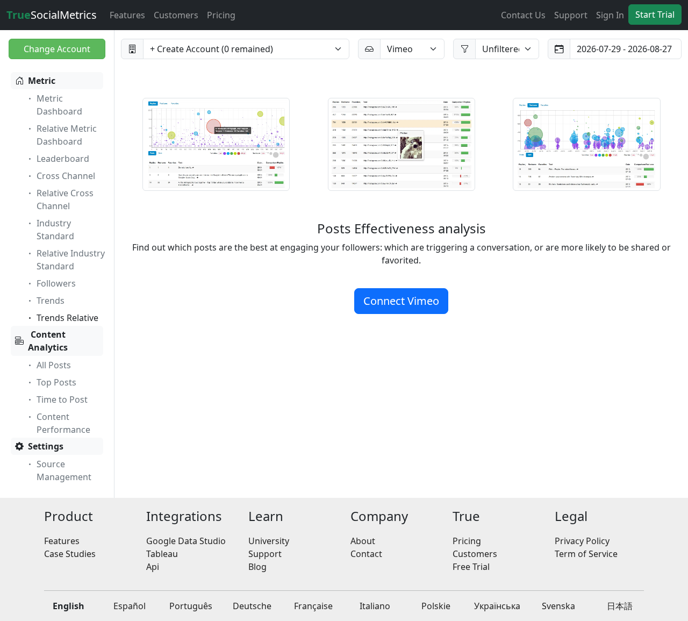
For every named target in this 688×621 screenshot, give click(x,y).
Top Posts (56, 382)
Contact (366, 554)
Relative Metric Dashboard (67, 135)
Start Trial (655, 14)
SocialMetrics (51, 15)
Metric (41, 81)
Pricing (221, 15)
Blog (257, 567)
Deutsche (252, 606)
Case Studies (70, 554)
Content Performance (63, 423)
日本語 (620, 606)
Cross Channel (66, 176)
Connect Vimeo (401, 301)
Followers (56, 283)
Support (570, 15)
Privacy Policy (582, 541)
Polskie (435, 606)
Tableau (162, 554)
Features (127, 15)
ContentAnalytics (48, 341)
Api (152, 567)
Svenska (558, 606)
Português (190, 606)
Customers (176, 15)
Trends (50, 300)
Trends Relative (67, 318)
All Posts (54, 365)
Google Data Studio (186, 541)
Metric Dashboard (59, 104)
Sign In (610, 15)
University (268, 541)
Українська (497, 606)
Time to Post (62, 399)
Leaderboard (63, 159)
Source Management (64, 470)
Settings (45, 446)
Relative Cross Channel (65, 199)
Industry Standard (55, 229)
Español (129, 606)
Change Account (57, 49)
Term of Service (586, 554)
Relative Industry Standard (71, 259)
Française (313, 606)
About (362, 541)
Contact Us (523, 15)
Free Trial (471, 567)
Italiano (375, 606)
